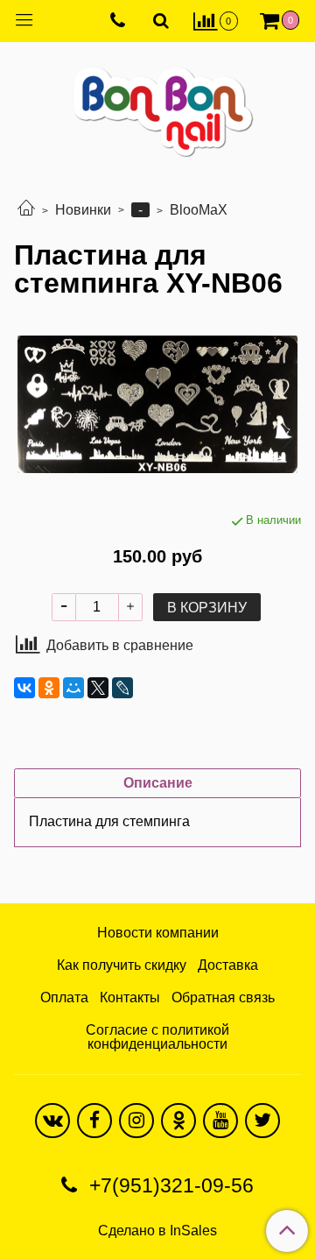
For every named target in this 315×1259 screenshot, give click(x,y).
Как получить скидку (121, 965)
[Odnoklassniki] (178, 1120)
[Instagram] (136, 1120)
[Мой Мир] (73, 687)
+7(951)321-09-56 (169, 1185)
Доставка (228, 965)
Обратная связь (223, 997)
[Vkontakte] (52, 1120)
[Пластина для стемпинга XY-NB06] (158, 405)
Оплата (64, 997)
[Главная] (26, 209)
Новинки (83, 209)
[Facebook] (94, 1120)
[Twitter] (262, 1120)
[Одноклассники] (49, 687)
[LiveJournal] (122, 687)
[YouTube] (220, 1120)
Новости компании (158, 932)
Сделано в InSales (157, 1231)
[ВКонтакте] (24, 687)
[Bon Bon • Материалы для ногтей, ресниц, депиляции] (157, 104)
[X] (98, 687)
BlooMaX (199, 209)
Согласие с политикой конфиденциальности (157, 1036)
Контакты (130, 997)
